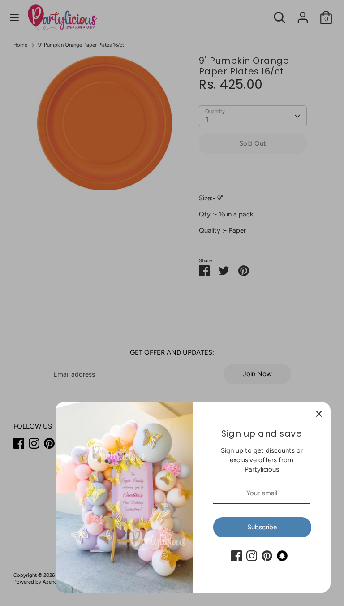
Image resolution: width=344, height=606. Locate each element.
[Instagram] (251, 555)
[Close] (319, 413)
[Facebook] (236, 555)
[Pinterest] (267, 555)
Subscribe (262, 527)
